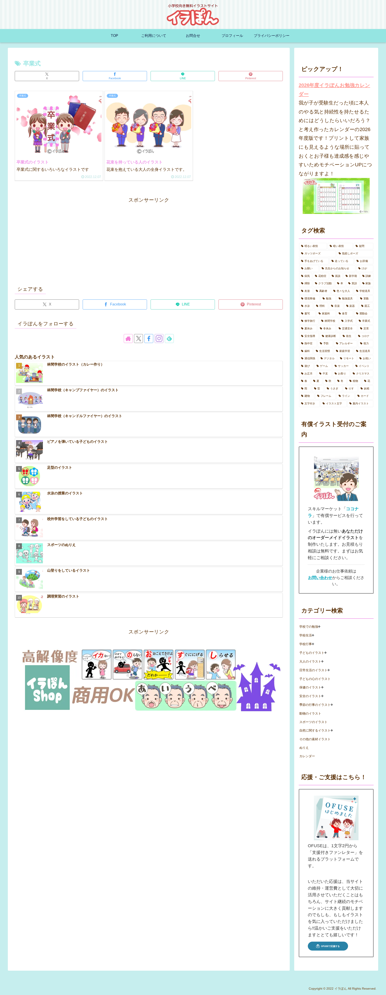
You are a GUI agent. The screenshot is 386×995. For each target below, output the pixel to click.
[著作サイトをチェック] (128, 338)
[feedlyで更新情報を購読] (169, 338)
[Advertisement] (149, 244)
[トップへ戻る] (379, 988)
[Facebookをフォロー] (148, 338)
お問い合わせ (320, 577)
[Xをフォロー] (138, 338)
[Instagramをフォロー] (159, 338)
